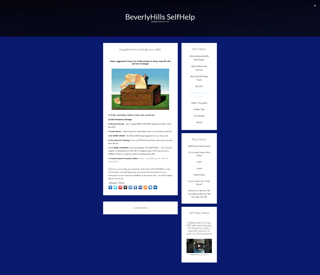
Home (199, 122)
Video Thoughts (199, 103)
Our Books (199, 116)
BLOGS (199, 86)
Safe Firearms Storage (121, 119)
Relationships (199, 175)
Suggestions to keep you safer (140, 49)
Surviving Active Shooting (120, 140)
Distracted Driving (117, 124)
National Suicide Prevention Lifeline (124, 158)
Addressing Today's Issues (199, 146)
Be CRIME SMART (117, 136)
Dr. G (139, 175)
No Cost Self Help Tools (199, 78)
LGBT (199, 162)
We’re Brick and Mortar (199, 68)
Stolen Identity (115, 131)
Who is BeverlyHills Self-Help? (199, 58)
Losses (199, 168)
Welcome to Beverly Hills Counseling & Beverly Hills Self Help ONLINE (199, 194)
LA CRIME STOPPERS (119, 148)
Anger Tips (199, 109)
